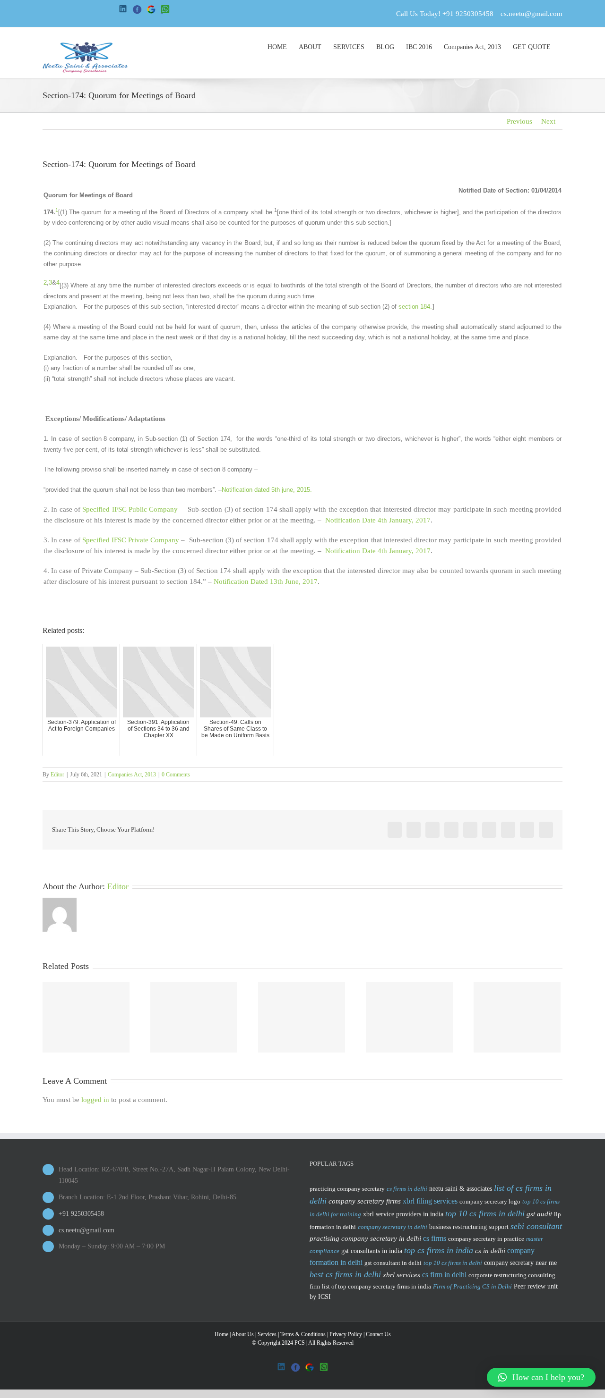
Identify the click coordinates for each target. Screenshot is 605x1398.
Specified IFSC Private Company (132, 540)
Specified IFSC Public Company (130, 509)
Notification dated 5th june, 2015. (267, 489)
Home (221, 1334)
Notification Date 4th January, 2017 (378, 520)
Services (267, 1334)
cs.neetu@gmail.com (531, 13)
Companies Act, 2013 (132, 774)
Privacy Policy (345, 1334)
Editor (57, 774)
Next (548, 121)
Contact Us (378, 1334)
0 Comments (176, 774)
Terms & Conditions (303, 1334)
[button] (541, 1377)
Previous (519, 121)
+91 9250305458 (467, 13)
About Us (243, 1334)
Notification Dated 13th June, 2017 (266, 581)
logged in (95, 1099)
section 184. (415, 306)
